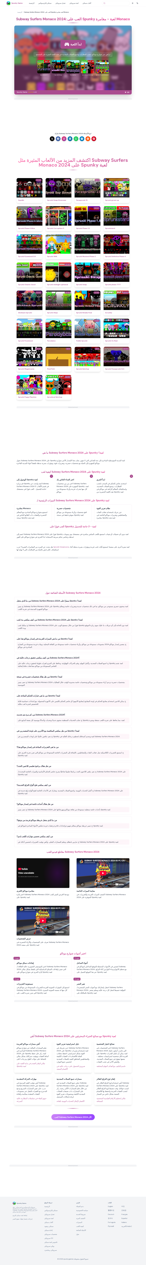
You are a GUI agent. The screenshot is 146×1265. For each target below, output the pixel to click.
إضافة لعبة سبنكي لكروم (20, 1215)
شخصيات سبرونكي (50, 1234)
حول (77, 1234)
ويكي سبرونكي (49, 1246)
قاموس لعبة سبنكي (50, 1242)
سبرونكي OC (48, 1238)
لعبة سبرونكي (74, 3)
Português (112, 1222)
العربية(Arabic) (126, 1226)
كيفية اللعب (80, 1226)
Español (124, 1218)
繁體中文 (111, 1210)
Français (124, 1214)
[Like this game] (125, 92)
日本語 (123, 1210)
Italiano (124, 1222)
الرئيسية (31, 3)
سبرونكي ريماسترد (50, 1250)
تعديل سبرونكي (60, 3)
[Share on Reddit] (88, 138)
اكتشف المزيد (80, 1218)
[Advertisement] (73, 114)
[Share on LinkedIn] (70, 138)
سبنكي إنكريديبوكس (44, 3)
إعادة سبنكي (48, 1230)
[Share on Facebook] (58, 138)
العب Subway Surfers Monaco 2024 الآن (73, 1117)
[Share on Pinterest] (93, 138)
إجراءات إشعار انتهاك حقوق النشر (22, 1219)
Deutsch (111, 1214)
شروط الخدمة (81, 1214)
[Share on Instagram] (64, 138)
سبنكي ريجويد (48, 1226)
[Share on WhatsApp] (76, 138)
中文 (123, 1206)
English (110, 1206)
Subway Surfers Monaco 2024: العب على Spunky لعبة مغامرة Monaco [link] (46, 12)
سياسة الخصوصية (82, 1210)
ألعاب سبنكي (87, 3)
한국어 (110, 1218)
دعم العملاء (80, 1206)
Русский (111, 1226)
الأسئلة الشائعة (81, 1230)
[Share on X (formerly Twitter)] (52, 138)
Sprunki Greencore (61, 547)
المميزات (79, 1222)
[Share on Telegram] (82, 138)
